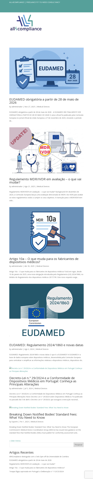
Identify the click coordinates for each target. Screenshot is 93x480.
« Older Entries (15, 441)
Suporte (15, 421)
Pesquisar (78, 445)
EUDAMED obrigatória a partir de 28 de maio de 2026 (44, 101)
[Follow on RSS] (82, 9)
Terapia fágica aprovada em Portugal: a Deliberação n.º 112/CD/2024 (36, 471)
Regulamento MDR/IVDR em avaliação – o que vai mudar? (45, 180)
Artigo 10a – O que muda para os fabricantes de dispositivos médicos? (43, 260)
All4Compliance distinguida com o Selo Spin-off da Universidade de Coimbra (39, 456)
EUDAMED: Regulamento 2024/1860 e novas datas (46, 345)
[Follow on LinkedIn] (77, 9)
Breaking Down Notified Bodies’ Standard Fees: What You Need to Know (43, 416)
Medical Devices (43, 106)
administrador (17, 106)
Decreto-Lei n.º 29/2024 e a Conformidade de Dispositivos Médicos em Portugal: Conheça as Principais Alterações (42, 381)
